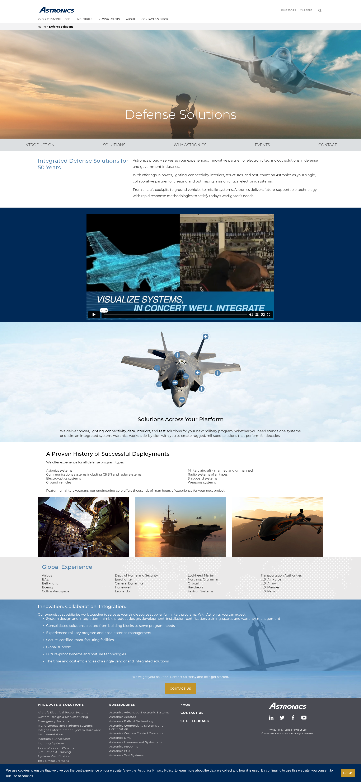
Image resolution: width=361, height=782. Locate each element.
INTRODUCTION (39, 145)
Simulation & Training (54, 752)
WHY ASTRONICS (190, 145)
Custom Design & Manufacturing (63, 716)
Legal (288, 729)
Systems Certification (54, 756)
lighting (97, 431)
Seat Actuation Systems (56, 747)
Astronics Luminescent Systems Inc (136, 742)
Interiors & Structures (54, 738)
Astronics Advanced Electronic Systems (139, 712)
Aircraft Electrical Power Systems (63, 712)
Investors (288, 10)
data (131, 431)
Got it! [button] (347, 773)
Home (42, 26)
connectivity (115, 431)
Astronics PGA (120, 751)
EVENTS (262, 145)
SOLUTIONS (114, 145)
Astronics (57, 9)
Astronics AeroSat (122, 716)
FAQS (185, 705)
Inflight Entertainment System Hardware (69, 730)
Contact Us (180, 688)
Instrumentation (50, 734)
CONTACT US (192, 713)
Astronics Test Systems (126, 755)
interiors (143, 431)
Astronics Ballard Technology (131, 721)
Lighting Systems (51, 743)
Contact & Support (155, 19)
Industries (84, 19)
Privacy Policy (275, 729)
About (130, 19)
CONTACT (327, 145)
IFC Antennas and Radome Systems (65, 725)
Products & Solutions (54, 19)
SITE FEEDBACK (194, 721)
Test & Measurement (53, 760)
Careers (306, 10)
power (84, 431)
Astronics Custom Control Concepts (136, 733)
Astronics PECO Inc (124, 746)
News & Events (109, 19)
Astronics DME (120, 737)
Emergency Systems (53, 721)
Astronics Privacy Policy (155, 770)
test (163, 431)
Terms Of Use (299, 729)
